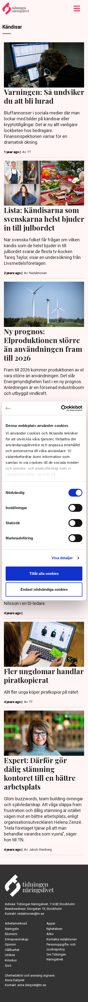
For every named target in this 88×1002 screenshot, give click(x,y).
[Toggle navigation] (77, 8)
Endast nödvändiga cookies (44, 589)
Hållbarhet (12, 950)
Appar (50, 923)
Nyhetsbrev (54, 929)
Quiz (8, 965)
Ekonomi (11, 934)
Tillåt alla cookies (44, 573)
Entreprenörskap (16, 939)
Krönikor (11, 960)
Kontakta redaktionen (61, 939)
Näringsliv (12, 929)
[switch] (75, 508)
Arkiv (50, 934)
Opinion (10, 944)
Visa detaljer (62, 558)
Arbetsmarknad (16, 923)
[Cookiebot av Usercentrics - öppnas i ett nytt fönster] (62, 408)
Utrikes (10, 955)
